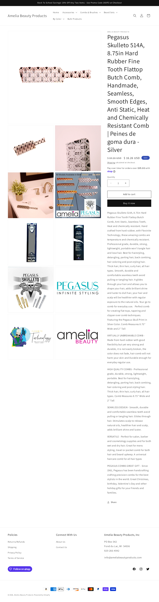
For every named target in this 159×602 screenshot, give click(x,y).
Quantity (111, 177)
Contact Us (61, 547)
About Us (60, 541)
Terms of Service (16, 558)
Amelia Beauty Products (24, 595)
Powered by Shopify (42, 595)
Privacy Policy (14, 552)
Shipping (111, 162)
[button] (69, 12)
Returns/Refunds (16, 541)
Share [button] (114, 502)
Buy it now (129, 203)
